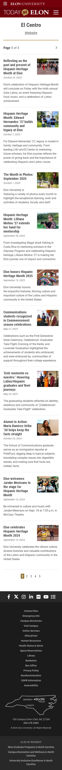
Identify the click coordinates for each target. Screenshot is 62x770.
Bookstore (31, 660)
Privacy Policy (31, 670)
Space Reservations (31, 650)
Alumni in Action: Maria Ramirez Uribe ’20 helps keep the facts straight (17, 427)
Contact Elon (31, 610)
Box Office (31, 665)
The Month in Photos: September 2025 (18, 176)
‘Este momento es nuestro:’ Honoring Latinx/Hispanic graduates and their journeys (16, 381)
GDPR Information (31, 680)
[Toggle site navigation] (55, 12)
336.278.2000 (31, 722)
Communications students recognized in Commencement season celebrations (17, 318)
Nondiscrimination (31, 675)
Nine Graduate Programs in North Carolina (31, 747)
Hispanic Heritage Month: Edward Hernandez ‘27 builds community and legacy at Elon (18, 121)
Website (31, 32)
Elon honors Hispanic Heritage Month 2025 (18, 273)
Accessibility (31, 685)
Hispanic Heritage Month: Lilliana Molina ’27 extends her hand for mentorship (16, 222)
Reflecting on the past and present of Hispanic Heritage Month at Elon (16, 66)
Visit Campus (31, 625)
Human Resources (31, 640)
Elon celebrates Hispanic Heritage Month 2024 (15, 531)
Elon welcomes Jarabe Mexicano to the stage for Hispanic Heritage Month (17, 486)
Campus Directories (31, 620)
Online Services (31, 630)
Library (31, 655)
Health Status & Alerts (31, 645)
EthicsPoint (31, 635)
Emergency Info (31, 615)
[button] (5, 4)
